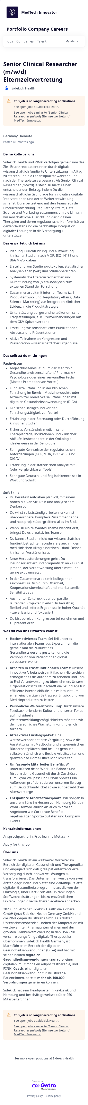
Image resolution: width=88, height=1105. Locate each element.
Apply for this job (16, 844)
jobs (10, 41)
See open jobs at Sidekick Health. (36, 107)
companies (25, 41)
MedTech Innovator (39, 12)
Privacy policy (35, 1096)
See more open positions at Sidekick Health (44, 1058)
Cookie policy (53, 1096)
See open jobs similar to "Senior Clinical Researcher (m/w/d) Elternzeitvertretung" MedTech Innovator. (42, 116)
